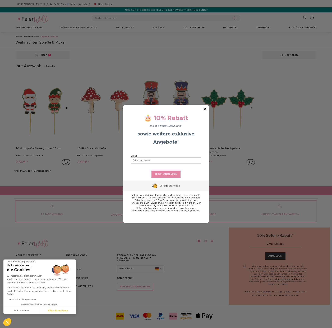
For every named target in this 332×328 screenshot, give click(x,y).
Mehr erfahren (21, 310)
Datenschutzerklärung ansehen (21, 299)
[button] (7, 322)
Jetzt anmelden (166, 174)
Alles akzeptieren (58, 310)
